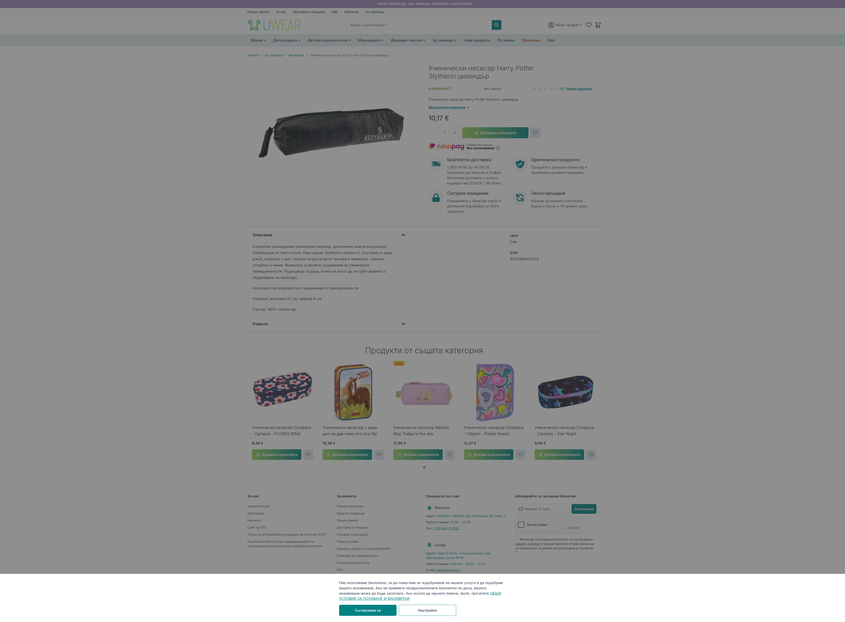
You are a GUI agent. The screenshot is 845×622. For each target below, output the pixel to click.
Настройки (427, 610)
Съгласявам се (368, 610)
